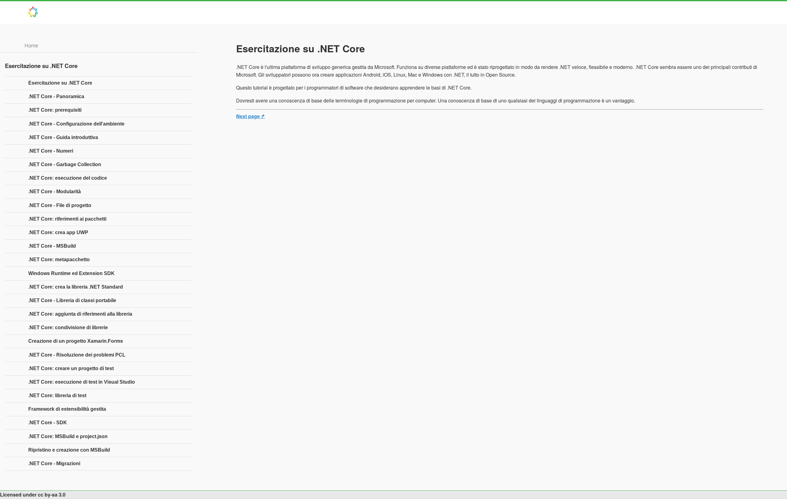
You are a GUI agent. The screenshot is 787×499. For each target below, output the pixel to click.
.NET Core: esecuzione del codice (67, 178)
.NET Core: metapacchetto (59, 259)
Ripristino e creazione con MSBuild (69, 450)
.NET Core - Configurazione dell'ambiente (76, 123)
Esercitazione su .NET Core (60, 83)
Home (31, 45)
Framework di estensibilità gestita (67, 409)
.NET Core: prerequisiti (54, 110)
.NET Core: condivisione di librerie (68, 327)
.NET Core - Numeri (50, 151)
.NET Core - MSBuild (52, 246)
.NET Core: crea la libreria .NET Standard (75, 286)
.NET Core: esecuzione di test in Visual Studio (81, 382)
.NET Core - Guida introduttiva (63, 137)
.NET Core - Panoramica (56, 96)
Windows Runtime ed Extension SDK (71, 273)
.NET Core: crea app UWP (58, 232)
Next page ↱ (250, 116)
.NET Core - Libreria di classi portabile (72, 300)
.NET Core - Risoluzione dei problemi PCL (76, 354)
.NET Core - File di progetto (59, 205)
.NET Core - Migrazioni (54, 463)
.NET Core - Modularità (54, 191)
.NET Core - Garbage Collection (64, 164)
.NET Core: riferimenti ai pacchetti (67, 219)
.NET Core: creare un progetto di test (71, 368)
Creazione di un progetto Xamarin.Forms (75, 341)
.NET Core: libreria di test (57, 395)
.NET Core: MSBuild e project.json (68, 436)
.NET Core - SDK (47, 422)
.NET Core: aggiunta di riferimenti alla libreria (80, 314)
